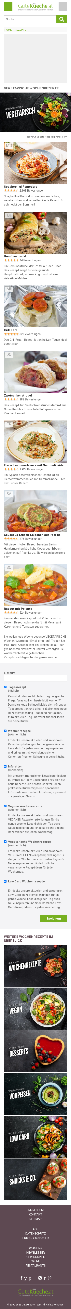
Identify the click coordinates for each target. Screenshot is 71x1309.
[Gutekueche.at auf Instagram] (34, 1278)
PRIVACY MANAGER (35, 1238)
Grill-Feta (11, 330)
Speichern (53, 918)
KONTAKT (35, 1214)
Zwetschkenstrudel (18, 395)
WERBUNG (35, 1248)
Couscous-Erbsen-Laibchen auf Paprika (32, 535)
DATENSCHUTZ (35, 1233)
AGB (35, 1229)
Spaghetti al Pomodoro (20, 186)
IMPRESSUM (36, 1210)
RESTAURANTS (36, 1265)
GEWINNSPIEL (35, 1257)
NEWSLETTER (35, 1252)
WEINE (35, 1261)
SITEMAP (35, 1219)
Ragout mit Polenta (18, 608)
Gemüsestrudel (15, 256)
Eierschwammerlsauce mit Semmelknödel (34, 465)
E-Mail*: (9, 673)
